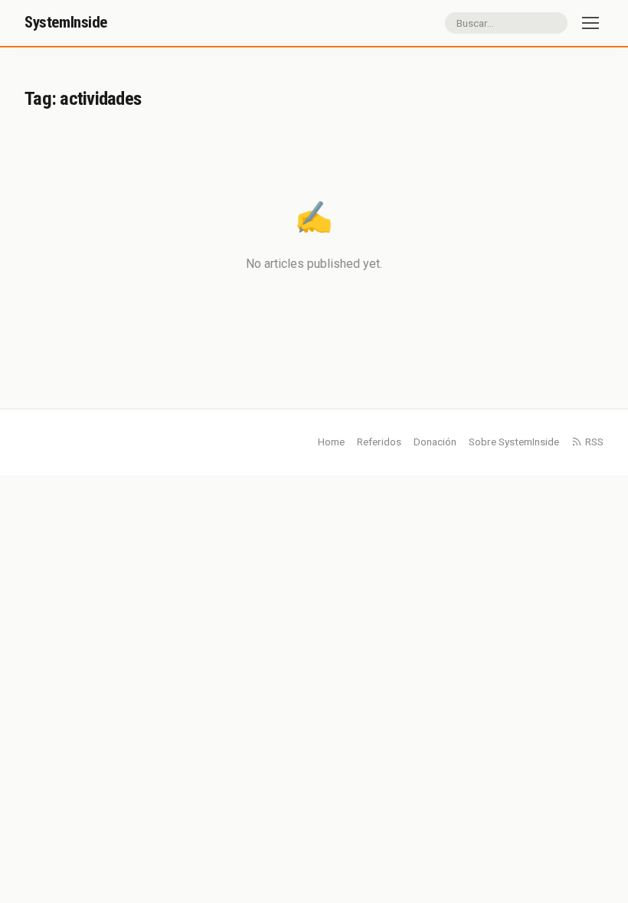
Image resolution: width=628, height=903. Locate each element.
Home (331, 441)
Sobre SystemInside (514, 441)
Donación (435, 441)
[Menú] (590, 23)
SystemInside (66, 22)
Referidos (379, 441)
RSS (594, 441)
